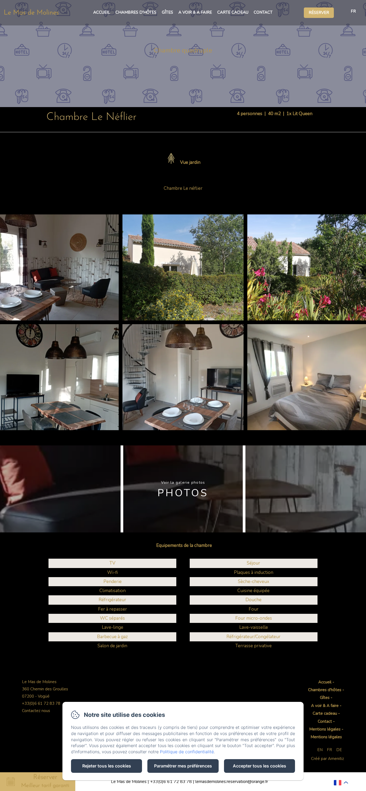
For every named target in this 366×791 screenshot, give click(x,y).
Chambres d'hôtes (135, 12)
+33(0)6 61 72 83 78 (171, 782)
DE (339, 749)
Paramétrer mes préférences (183, 766)
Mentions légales (325, 729)
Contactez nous (36, 710)
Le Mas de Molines (31, 12)
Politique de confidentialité (187, 751)
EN (320, 749)
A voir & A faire (195, 12)
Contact (263, 12)
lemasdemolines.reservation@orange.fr (231, 782)
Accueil (101, 12)
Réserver (319, 12)
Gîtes (167, 12)
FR (329, 749)
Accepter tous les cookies (259, 766)
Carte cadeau (232, 12)
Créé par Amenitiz (327, 758)
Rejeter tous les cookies (106, 766)
